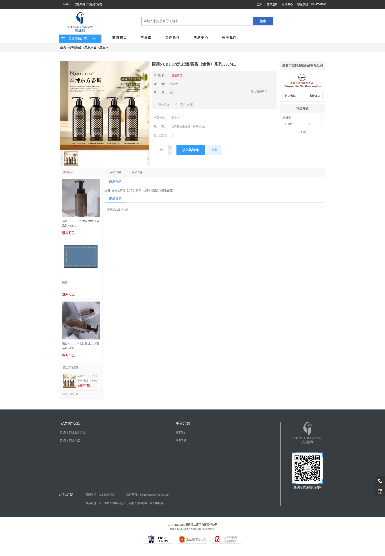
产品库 (146, 37)
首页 (63, 47)
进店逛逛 (290, 95)
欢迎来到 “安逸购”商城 (88, 4)
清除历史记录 (70, 394)
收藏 (214, 149)
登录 (259, 4)
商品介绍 (115, 172)
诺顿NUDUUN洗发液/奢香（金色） (88, 378)
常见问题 (181, 440)
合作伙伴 (172, 37)
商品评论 (137, 172)
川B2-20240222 (206, 529)
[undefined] (104, 106)
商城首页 (119, 37)
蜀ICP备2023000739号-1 (183, 529)
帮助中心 (287, 4)
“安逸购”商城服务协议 (72, 432)
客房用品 (75, 47)
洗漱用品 (90, 47)
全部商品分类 (77, 38)
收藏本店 (314, 95)
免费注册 (272, 4)
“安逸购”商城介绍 (69, 440)
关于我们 (229, 37)
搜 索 (303, 132)
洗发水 (104, 47)
